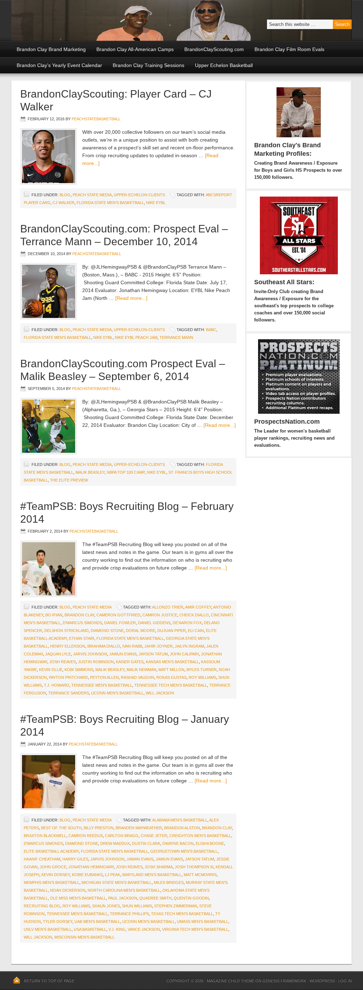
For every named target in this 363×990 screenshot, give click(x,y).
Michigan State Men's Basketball (117, 882)
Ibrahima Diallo (103, 646)
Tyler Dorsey (57, 921)
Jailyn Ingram (189, 646)
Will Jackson (160, 693)
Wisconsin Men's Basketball (84, 937)
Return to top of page (49, 981)
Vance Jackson (144, 929)
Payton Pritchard (68, 677)
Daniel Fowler (120, 623)
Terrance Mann (176, 337)
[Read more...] (131, 298)
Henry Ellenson (67, 646)
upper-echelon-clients (139, 195)
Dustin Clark (146, 843)
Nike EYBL (156, 202)
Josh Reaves (62, 662)
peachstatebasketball (96, 119)
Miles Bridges (169, 882)
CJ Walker (63, 202)
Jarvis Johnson (90, 654)
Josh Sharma (159, 867)
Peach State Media (92, 195)
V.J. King (116, 929)
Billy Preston (98, 828)
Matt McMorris (200, 875)
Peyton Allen (104, 677)
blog (65, 195)
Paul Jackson (122, 898)
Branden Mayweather (139, 828)
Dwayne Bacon (178, 843)
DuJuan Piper (171, 630)
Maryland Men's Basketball (152, 875)
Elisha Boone (210, 843)
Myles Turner (201, 669)
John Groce (53, 867)
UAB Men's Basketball (97, 921)
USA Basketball (90, 929)
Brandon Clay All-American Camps (135, 49)
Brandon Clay (79, 615)
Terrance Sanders (68, 693)
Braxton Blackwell (45, 836)
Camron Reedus (85, 836)
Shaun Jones (106, 906)
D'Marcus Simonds (82, 623)
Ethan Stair (81, 638)
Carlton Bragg (122, 836)
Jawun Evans (122, 654)
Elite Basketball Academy (51, 851)
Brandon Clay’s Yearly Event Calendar (59, 65)
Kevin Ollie (50, 669)
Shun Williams (137, 906)
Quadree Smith (155, 898)
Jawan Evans (140, 859)
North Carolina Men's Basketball (124, 890)
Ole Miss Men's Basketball (78, 898)
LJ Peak (112, 875)
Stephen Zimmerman (175, 906)
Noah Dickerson (67, 890)
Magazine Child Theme (230, 981)
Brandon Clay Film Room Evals (289, 49)
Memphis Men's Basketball (51, 882)
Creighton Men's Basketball (200, 836)
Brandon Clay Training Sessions (148, 65)
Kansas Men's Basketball (172, 662)
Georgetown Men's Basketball (184, 851)
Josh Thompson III (194, 867)
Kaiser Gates (130, 662)
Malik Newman (141, 669)
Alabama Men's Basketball (179, 820)
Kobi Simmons (79, 669)
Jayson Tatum (153, 654)
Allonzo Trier (167, 607)
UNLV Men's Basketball (48, 929)
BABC (211, 330)
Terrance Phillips (129, 914)
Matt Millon (171, 669)
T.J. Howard (56, 685)
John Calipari (184, 654)
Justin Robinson (96, 662)
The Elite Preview (69, 480)
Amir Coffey (198, 607)
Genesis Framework (284, 981)
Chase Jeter (154, 836)
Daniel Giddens (154, 623)
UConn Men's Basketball (117, 693)
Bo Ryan (53, 615)
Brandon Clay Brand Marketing (51, 49)
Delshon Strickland (66, 630)
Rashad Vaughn (137, 677)
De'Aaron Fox (187, 623)
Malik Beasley (90, 472)
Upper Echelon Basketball (224, 65)
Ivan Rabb (132, 646)
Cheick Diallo (194, 615)
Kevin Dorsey (55, 875)
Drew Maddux (115, 843)
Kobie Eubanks (87, 875)
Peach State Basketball (98, 20)
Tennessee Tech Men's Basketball (170, 685)
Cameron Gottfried (118, 615)
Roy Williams (202, 677)
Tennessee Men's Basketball (101, 685)
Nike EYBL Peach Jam (136, 337)
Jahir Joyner (158, 646)
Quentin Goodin (191, 898)
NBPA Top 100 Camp (126, 472)
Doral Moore (140, 630)
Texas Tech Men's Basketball (182, 914)
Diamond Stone (107, 630)
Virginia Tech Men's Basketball (195, 929)
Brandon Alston (182, 828)
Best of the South (61, 828)
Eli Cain (196, 630)
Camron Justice (160, 615)
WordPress (322, 981)
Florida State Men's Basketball (110, 202)
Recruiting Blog (42, 906)
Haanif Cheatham (42, 859)
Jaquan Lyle (58, 654)
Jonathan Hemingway (91, 867)
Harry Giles (75, 859)
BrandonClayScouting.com (214, 49)
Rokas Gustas (171, 677)
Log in (345, 981)
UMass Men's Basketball (202, 921)
